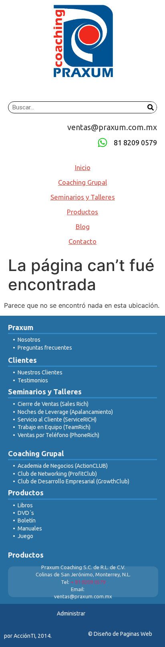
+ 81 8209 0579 (87, 582)
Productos (82, 212)
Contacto (82, 241)
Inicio (83, 167)
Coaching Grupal (82, 182)
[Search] (151, 107)
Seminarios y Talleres (82, 197)
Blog (83, 226)
